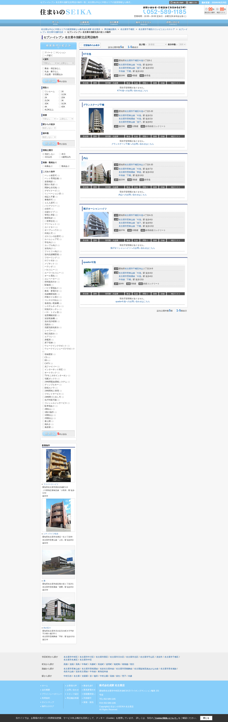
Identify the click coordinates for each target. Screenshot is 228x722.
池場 (72, 664)
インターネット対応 (55, 369)
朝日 (132, 664)
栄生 (118, 676)
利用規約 (46, 698)
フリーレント (52, 224)
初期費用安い (89, 694)
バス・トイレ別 (53, 312)
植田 (96, 676)
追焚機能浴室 (52, 315)
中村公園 (104, 676)
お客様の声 (72, 685)
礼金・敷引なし (52, 71)
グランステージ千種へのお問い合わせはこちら (133, 144)
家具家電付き (89, 690)
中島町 (85, 664)
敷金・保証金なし (53, 68)
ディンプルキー (53, 385)
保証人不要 (51, 197)
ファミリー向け (53, 251)
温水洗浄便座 (52, 321)
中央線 (122, 71)
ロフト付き (51, 260)
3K (62, 100)
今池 (141, 60)
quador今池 (89, 262)
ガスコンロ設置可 (54, 236)
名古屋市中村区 (71, 657)
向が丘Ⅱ (47, 628)
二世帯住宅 (51, 221)
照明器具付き (52, 282)
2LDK (47, 100)
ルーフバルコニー (54, 273)
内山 (85, 158)
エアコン (50, 336)
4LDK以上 (49, 109)
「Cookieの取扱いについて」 (165, 718)
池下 (139, 68)
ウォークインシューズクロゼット (58, 349)
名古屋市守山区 (147, 657)
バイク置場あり (53, 288)
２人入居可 (51, 203)
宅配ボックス (52, 378)
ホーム (45, 685)
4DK (63, 107)
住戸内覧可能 (52, 400)
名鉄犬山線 (69, 671)
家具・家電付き (53, 291)
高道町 (101, 664)
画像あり (49, 166)
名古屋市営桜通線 (127, 118)
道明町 (109, 664)
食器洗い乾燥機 (53, 303)
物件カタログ (48, 706)
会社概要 (46, 690)
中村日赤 (68, 676)
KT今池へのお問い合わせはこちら (132, 90)
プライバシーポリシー (52, 694)
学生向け (50, 242)
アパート (49, 52)
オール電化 (51, 276)
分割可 (49, 209)
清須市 (159, 657)
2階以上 (49, 409)
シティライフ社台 (50, 534)
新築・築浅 (88, 702)
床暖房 (49, 339)
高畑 (66, 664)
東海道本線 (103, 671)
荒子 (124, 676)
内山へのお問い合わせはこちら (132, 195)
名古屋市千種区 (132, 60)
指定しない (50, 154)
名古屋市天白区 (117, 657)
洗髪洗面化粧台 (53, 327)
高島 (78, 664)
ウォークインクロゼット (57, 346)
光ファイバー (52, 366)
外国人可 (50, 233)
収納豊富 (50, 354)
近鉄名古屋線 (82, 671)
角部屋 (49, 427)
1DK (47, 94)
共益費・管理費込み (54, 74)
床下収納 (50, 342)
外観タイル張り (53, 297)
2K (46, 97)
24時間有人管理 (53, 391)
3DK (47, 103)
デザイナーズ (52, 191)
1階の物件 (50, 412)
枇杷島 (117, 664)
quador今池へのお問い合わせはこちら (133, 301)
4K (46, 107)
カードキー (51, 227)
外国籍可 (87, 698)
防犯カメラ (51, 388)
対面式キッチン (53, 309)
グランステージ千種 (93, 105)
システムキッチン (54, 306)
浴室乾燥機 (51, 318)
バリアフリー (52, 206)
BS (47, 360)
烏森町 (93, 664)
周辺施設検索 (73, 698)
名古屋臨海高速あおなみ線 (146, 669)
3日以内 (48, 157)
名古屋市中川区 (87, 657)
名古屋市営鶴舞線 (124, 669)
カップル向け (52, 245)
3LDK (63, 103)
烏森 (130, 676)
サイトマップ (48, 702)
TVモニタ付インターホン (57, 375)
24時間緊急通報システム (57, 382)
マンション (61, 52)
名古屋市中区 (86, 660)
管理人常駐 (51, 215)
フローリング (52, 257)
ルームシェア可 (53, 239)
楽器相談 (50, 181)
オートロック (52, 372)
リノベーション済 (54, 193)
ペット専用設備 (53, 178)
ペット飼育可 (52, 175)
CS (47, 357)
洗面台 (49, 324)
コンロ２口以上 (53, 300)
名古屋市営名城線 (168, 669)
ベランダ (50, 266)
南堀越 (125, 664)
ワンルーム (50, 91)
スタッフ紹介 (73, 694)
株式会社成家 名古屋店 (112, 685)
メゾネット (51, 263)
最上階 (49, 421)
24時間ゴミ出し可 (54, 397)
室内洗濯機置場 (53, 254)
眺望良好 (50, 218)
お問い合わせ (73, 690)
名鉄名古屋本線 (107, 669)
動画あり (66, 166)
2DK (63, 97)
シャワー (50, 330)
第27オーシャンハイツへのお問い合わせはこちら (132, 248)
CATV (49, 363)
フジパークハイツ (50, 484)
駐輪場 (49, 285)
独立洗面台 (51, 333)
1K (62, 91)
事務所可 (50, 200)
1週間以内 (66, 157)
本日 (63, 154)
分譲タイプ (51, 212)
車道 (139, 172)
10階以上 (50, 415)
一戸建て (49, 55)
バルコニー (51, 269)
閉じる (206, 718)
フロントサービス (54, 394)
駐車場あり (51, 406)
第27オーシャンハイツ (95, 209)
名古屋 (77, 676)
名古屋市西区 (102, 657)
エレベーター (52, 279)
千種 (129, 71)
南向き (49, 424)
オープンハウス (53, 230)
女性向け (50, 248)
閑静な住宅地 (52, 187)
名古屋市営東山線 (127, 64)
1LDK (63, 94)
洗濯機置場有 (52, 294)
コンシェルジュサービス (57, 403)
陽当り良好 (51, 184)
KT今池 (87, 54)
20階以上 (50, 418)
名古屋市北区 (132, 657)
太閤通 (85, 676)
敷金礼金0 (88, 685)
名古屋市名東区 (71, 660)
